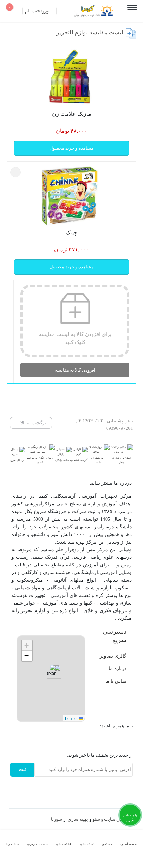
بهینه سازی (78, 819)
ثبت (22, 769)
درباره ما (117, 668)
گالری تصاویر (113, 656)
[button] (51, 672)
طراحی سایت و (115, 819)
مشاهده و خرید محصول (72, 148)
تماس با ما (115, 681)
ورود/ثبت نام (37, 11)
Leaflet (72, 718)
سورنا (56, 819)
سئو (96, 819)
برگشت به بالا (32, 422)
